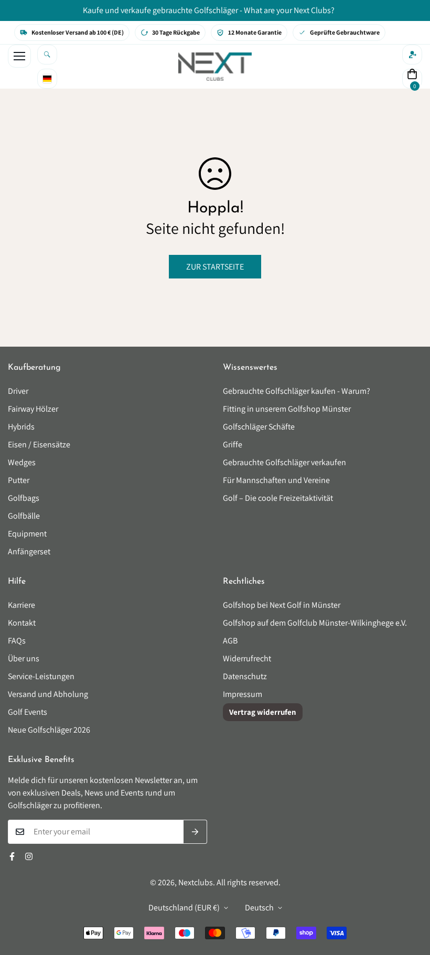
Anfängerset (29, 551)
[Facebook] (12, 856)
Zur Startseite (215, 266)
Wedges (22, 462)
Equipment (27, 533)
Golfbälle (24, 515)
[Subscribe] (195, 832)
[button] (412, 78)
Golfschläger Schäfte (259, 426)
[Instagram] (28, 856)
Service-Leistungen (41, 676)
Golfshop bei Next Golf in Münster (281, 604)
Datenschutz (245, 676)
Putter (18, 480)
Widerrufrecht (247, 658)
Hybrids (21, 426)
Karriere (21, 604)
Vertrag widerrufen (262, 712)
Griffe (232, 444)
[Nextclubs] (215, 66)
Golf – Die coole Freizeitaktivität (278, 497)
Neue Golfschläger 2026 (49, 729)
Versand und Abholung (48, 694)
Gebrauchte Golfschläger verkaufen (284, 462)
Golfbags (23, 497)
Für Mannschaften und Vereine (276, 480)
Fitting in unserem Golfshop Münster (287, 408)
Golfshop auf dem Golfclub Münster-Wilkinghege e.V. (315, 622)
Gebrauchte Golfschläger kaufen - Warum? (296, 390)
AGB (230, 640)
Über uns (23, 658)
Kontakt (22, 622)
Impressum (242, 694)
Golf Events (27, 711)
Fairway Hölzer (33, 408)
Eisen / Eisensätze (39, 444)
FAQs (17, 640)
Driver (18, 390)
